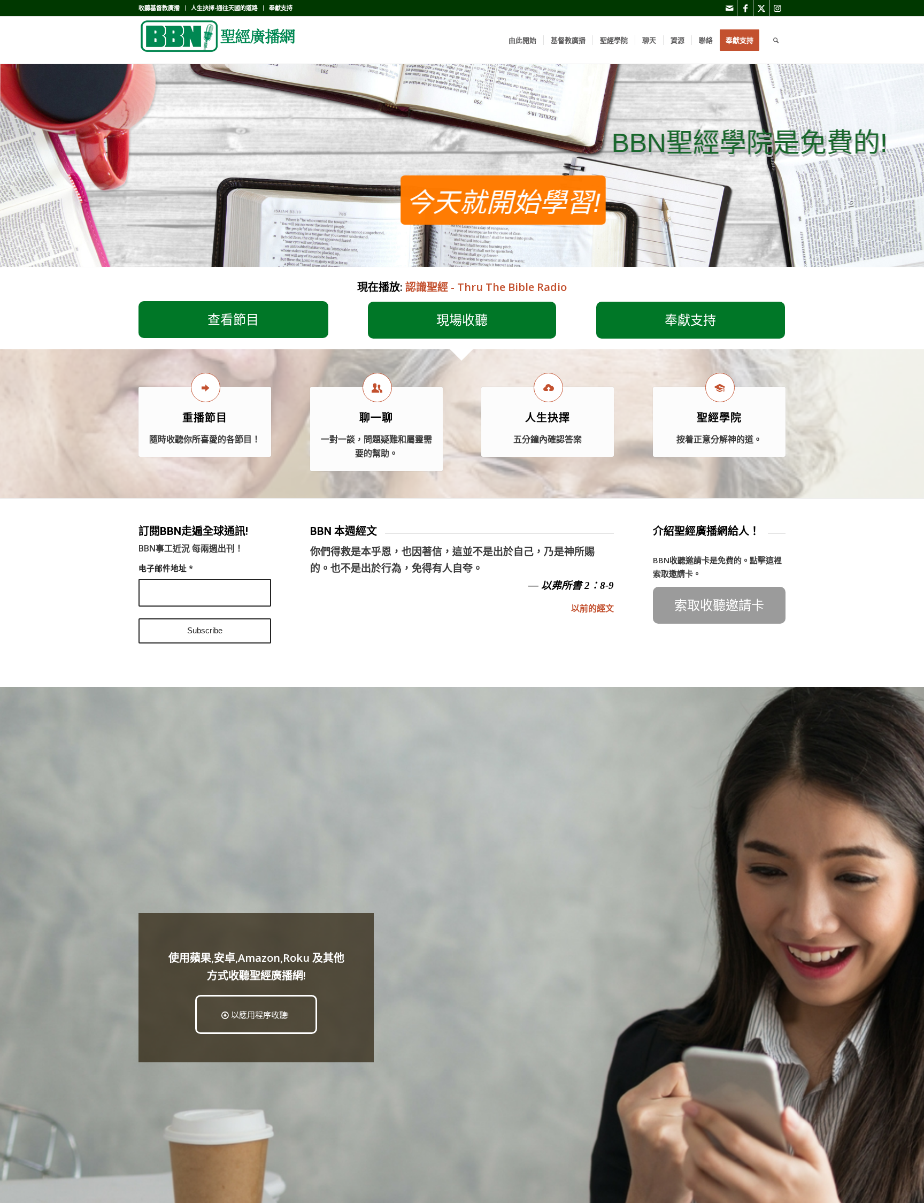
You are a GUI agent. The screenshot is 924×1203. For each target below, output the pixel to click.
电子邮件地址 (165, 568)
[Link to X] (761, 8)
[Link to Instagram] (777, 8)
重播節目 (204, 417)
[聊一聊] (377, 387)
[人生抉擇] (548, 387)
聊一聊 (376, 417)
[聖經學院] (720, 387)
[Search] (776, 40)
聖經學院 (719, 417)
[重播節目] (205, 387)
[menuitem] (162, 8)
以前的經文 (592, 608)
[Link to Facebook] (745, 8)
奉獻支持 (280, 8)
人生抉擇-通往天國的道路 (224, 8)
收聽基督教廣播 (159, 8)
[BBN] (218, 40)
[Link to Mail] (729, 8)
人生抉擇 (547, 417)
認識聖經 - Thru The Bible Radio (486, 287)
